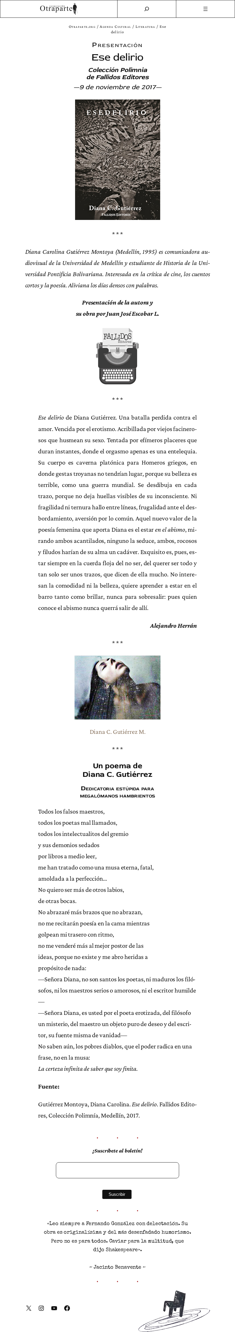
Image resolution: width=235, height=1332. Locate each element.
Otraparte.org (82, 26)
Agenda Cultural (115, 26)
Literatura (145, 26)
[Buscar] (146, 9)
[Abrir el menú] (205, 8)
